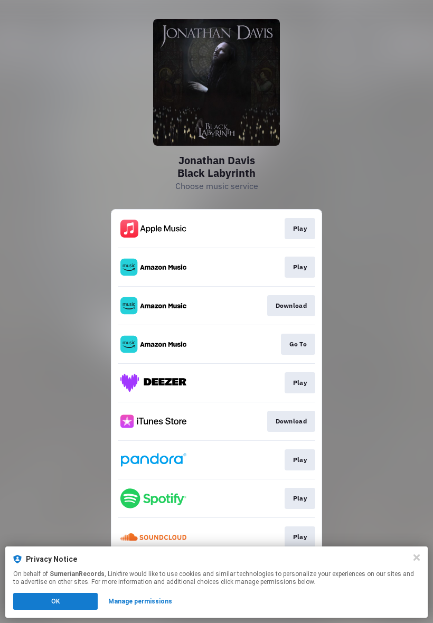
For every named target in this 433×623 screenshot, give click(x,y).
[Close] (416, 557)
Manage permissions (140, 601)
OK (55, 601)
